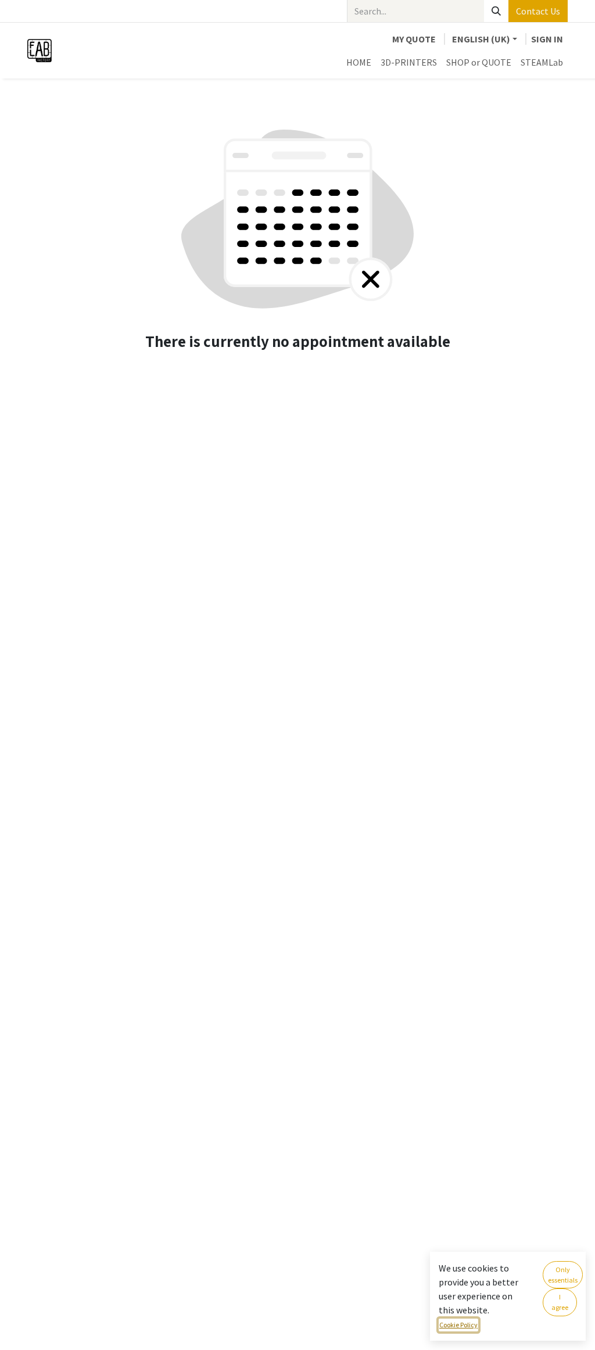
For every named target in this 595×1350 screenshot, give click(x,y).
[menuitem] (359, 62)
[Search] (496, 11)
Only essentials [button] (563, 1274)
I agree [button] (559, 1302)
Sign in (547, 39)
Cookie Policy (458, 1324)
